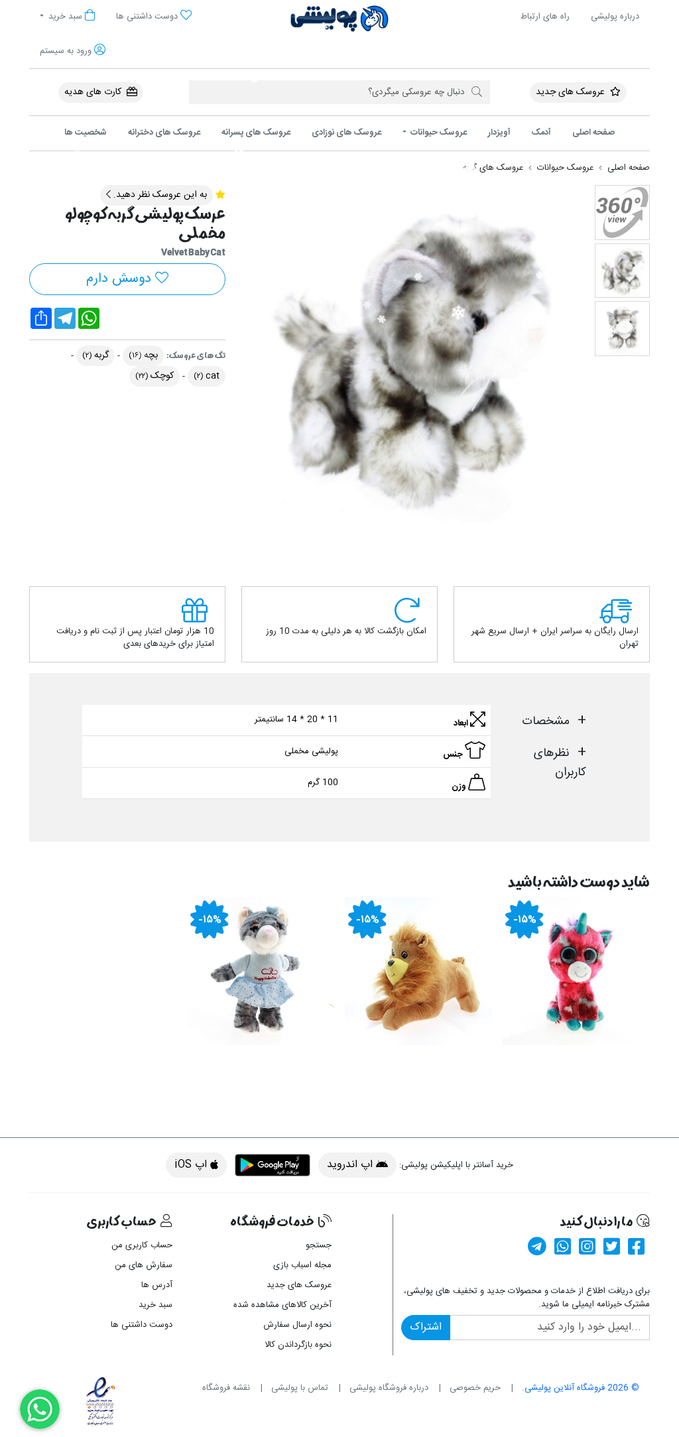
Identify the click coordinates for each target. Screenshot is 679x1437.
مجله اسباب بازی (302, 1265)
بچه (143, 355)
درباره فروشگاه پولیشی (388, 1388)
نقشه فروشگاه (226, 1388)
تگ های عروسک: (195, 355)
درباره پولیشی (615, 16)
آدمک (541, 132)
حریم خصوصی (475, 1388)
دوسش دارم (120, 279)
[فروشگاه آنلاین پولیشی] (339, 18)
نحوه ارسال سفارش (297, 1325)
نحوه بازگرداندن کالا (298, 1345)
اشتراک (426, 1327)
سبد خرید (155, 1305)
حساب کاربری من (141, 1245)
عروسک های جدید (571, 92)
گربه (95, 355)
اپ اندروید (351, 1165)
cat (206, 376)
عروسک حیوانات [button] (437, 132)
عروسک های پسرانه (255, 132)
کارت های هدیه (94, 92)
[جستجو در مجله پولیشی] (477, 92)
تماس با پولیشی (299, 1388)
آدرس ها (156, 1285)
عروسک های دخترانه (164, 132)
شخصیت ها (85, 132)
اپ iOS (192, 1165)
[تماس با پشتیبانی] (40, 1409)
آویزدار (499, 132)
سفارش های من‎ (143, 1265)
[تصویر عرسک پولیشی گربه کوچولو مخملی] (410, 354)
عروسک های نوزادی (346, 132)
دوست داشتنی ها (141, 1325)
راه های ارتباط (545, 16)
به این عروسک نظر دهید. (159, 195)
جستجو (319, 1245)
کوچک (154, 376)
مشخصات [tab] (546, 721)
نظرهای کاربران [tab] (560, 762)
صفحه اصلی (593, 132)
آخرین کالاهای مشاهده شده (282, 1305)
